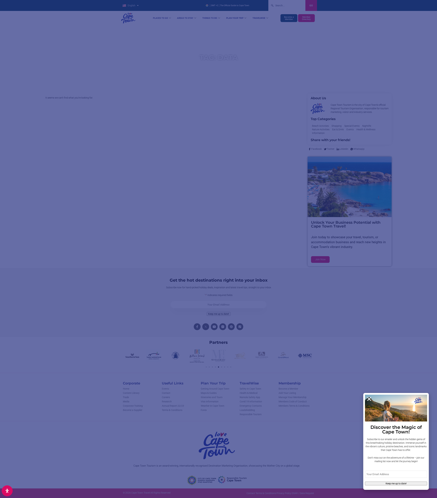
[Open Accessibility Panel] (7, 490)
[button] (369, 399)
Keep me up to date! (396, 483)
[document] (218, 249)
